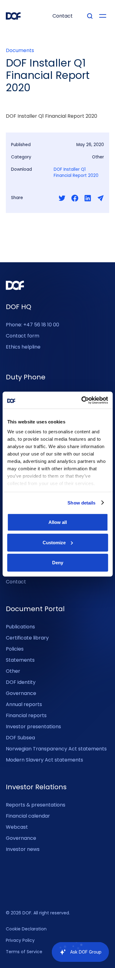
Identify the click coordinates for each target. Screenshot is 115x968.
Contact (16, 581)
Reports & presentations (35, 804)
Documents (20, 50)
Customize (54, 542)
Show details (81, 502)
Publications (20, 626)
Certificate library (27, 637)
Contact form (22, 335)
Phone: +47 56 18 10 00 (32, 324)
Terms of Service (24, 952)
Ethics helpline (23, 346)
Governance (21, 693)
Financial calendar (28, 815)
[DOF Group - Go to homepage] (13, 16)
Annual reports (24, 704)
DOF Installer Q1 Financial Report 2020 (76, 172)
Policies (15, 648)
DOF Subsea (20, 737)
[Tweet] (62, 198)
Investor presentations (33, 726)
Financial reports (26, 715)
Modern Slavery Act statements (44, 759)
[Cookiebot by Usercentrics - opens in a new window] (82, 400)
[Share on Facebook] (74, 198)
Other (13, 671)
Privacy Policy (20, 940)
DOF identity (21, 682)
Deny (57, 562)
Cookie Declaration (26, 929)
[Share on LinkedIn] (87, 198)
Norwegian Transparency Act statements (56, 748)
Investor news (23, 849)
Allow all (57, 522)
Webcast (17, 827)
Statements (20, 660)
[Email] (100, 198)
